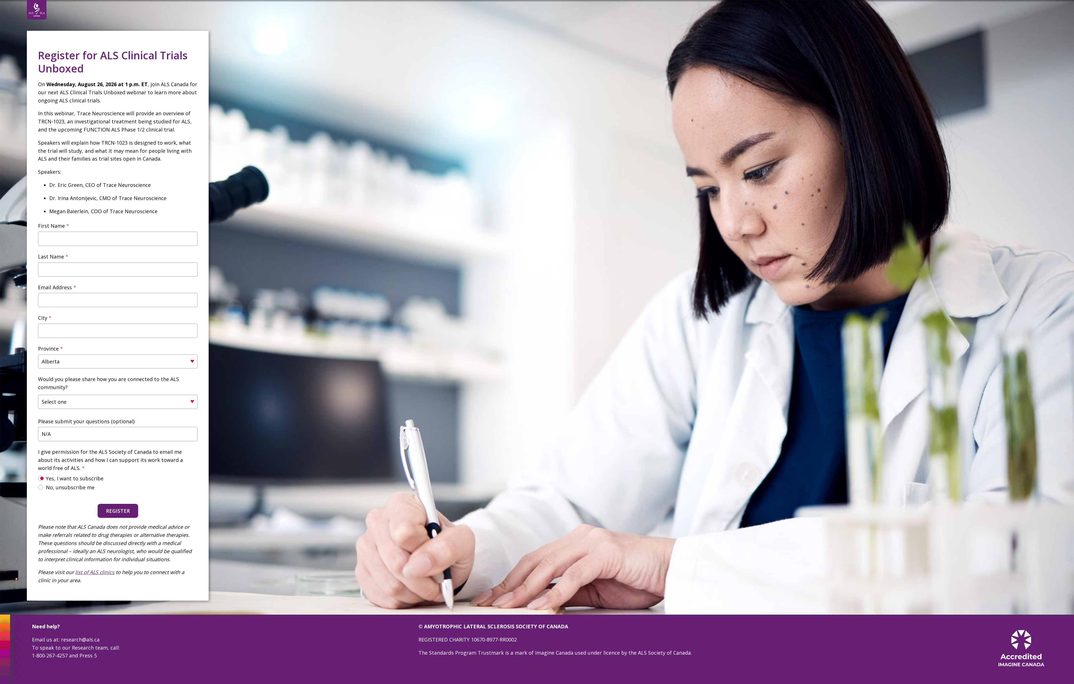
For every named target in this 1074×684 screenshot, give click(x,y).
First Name (51, 225)
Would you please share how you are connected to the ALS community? (108, 383)
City (42, 317)
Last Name (51, 256)
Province (48, 348)
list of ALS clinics (94, 572)
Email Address (55, 287)
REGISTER (118, 510)
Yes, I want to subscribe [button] (74, 478)
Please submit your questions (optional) (86, 421)
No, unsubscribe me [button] (70, 487)
